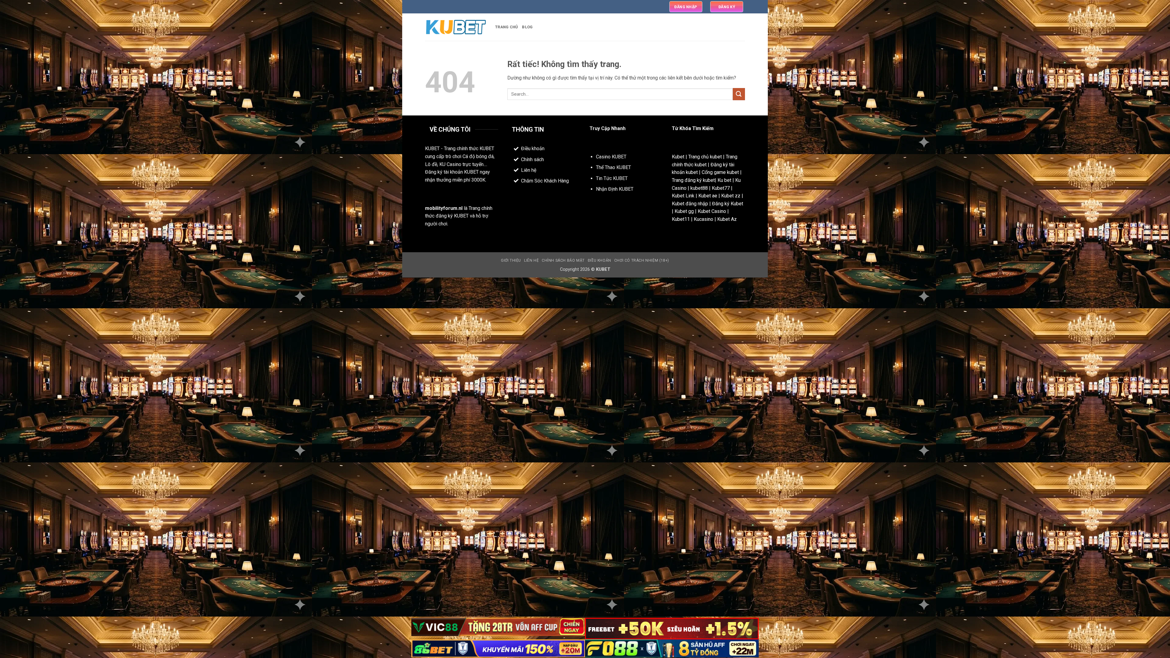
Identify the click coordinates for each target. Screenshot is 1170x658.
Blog (527, 27)
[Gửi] (739, 94)
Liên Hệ (531, 260)
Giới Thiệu (511, 260)
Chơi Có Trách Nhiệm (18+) (641, 260)
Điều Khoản (599, 260)
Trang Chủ (506, 27)
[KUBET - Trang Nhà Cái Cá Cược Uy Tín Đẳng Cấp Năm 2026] (455, 27)
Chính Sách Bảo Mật (563, 260)
